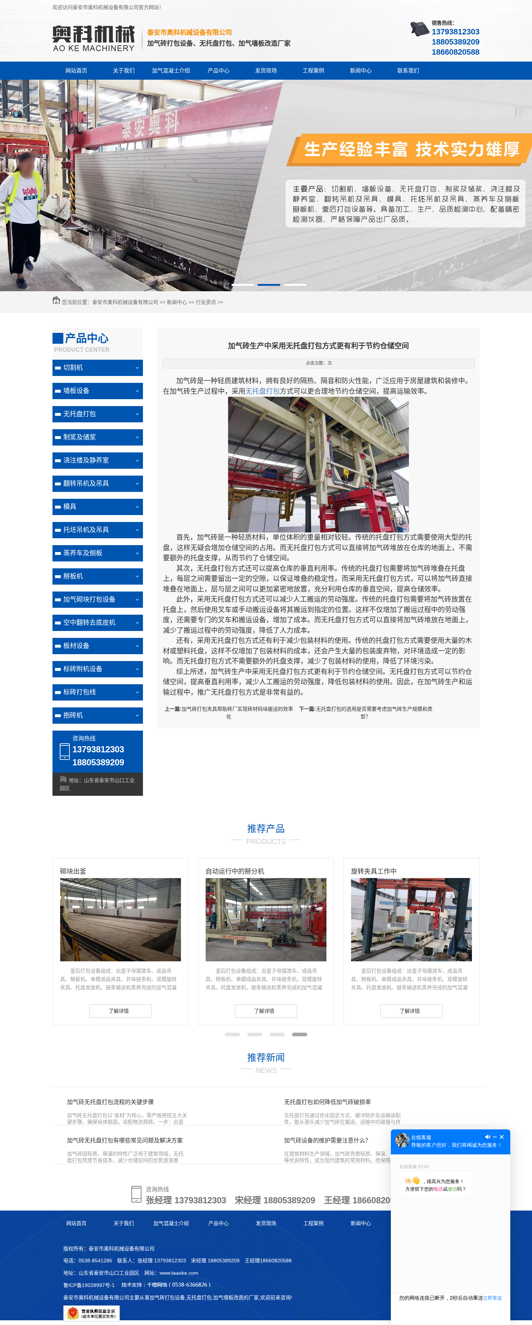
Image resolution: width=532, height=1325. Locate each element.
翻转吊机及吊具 (86, 483)
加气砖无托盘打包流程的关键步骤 (110, 1102)
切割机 (73, 367)
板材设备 (76, 645)
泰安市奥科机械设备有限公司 (125, 302)
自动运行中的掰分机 (150, 871)
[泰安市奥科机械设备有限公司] (94, 52)
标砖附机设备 (82, 669)
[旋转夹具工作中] (326, 959)
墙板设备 (76, 390)
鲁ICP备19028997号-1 (89, 1285)
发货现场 (266, 70)
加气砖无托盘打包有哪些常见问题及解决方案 (125, 1140)
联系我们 (408, 70)
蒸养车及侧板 (82, 553)
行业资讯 (206, 302)
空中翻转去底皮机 (89, 622)
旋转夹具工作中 (289, 871)
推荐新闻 (266, 1057)
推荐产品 (266, 828)
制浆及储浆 (79, 437)
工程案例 (313, 70)
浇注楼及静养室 (86, 460)
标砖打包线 (79, 692)
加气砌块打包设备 (89, 599)
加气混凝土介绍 (171, 70)
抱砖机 (73, 715)
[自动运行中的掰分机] (181, 959)
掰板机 (73, 576)
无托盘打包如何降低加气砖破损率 (327, 1102)
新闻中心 (361, 70)
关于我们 (124, 70)
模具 (69, 506)
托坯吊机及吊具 (86, 530)
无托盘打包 (79, 414)
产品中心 (218, 70)
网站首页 (76, 70)
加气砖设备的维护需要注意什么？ (327, 1140)
